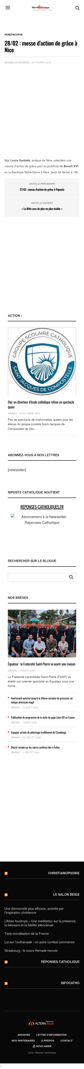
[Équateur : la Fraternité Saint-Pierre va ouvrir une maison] (42, 633)
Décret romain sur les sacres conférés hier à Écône (35, 747)
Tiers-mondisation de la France (26, 933)
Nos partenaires (23, 1040)
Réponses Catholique (60, 961)
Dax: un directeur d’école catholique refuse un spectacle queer (41, 404)
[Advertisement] (42, 112)
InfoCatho (70, 983)
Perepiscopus (13, 34)
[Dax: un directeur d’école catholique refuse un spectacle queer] (42, 361)
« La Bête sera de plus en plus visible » (42, 208)
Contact (66, 1040)
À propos (47, 1040)
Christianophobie (64, 873)
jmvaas (12, 413)
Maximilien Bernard (16, 62)
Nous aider (43, 1046)
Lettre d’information (51, 1034)
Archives (23, 1034)
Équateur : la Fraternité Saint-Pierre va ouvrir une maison (41, 664)
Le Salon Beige (66, 894)
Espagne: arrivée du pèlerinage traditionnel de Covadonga (38, 732)
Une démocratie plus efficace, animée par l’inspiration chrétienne (34, 910)
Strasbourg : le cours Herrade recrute (31, 950)
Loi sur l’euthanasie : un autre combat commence (39, 942)
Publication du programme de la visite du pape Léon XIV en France (43, 717)
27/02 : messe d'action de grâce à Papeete (42, 189)
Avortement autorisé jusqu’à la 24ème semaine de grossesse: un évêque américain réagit (42, 700)
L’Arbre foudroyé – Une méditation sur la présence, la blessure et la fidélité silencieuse (40, 923)
